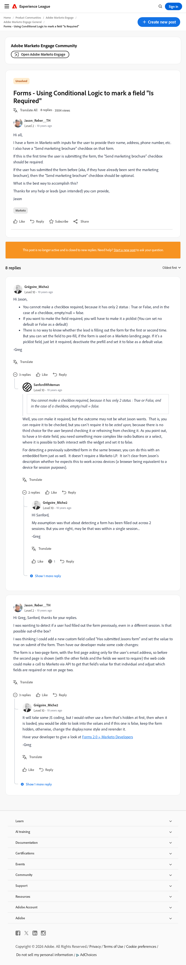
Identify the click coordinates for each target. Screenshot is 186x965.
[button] (159, 22)
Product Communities (28, 17)
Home (7, 17)
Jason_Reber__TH (37, 120)
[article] (92, 331)
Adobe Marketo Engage (60, 17)
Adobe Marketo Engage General (23, 22)
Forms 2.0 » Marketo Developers (107, 736)
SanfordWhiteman (47, 385)
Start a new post (125, 250)
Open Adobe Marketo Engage (43, 54)
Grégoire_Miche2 (36, 287)
